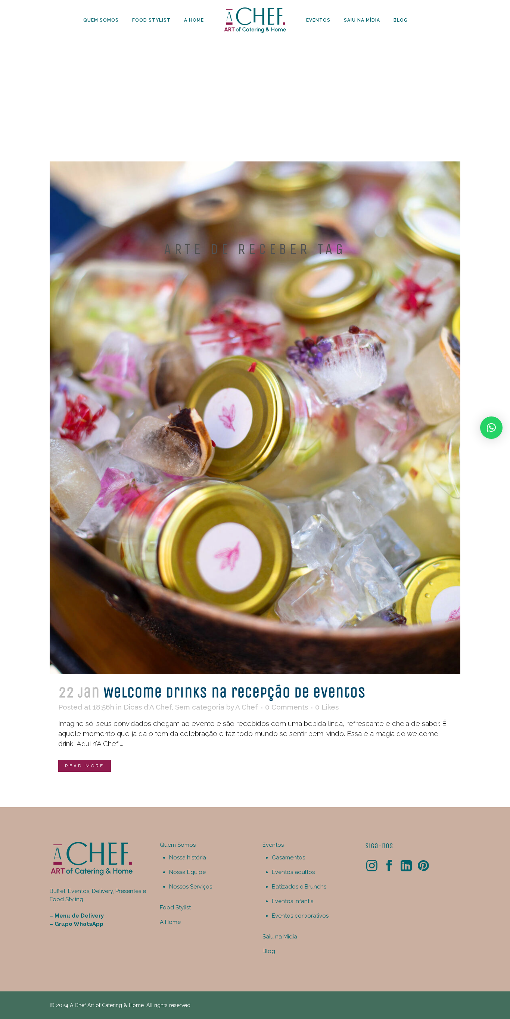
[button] (491, 427)
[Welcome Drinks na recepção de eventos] (255, 417)
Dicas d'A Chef (148, 707)
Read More (84, 765)
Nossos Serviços (190, 886)
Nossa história (187, 857)
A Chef (246, 707)
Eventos (273, 845)
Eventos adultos (293, 872)
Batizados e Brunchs (299, 886)
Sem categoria (199, 707)
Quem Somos (178, 845)
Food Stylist (175, 907)
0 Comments (286, 707)
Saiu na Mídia (279, 936)
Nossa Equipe (187, 872)
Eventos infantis (292, 901)
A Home (170, 922)
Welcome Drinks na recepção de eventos (234, 692)
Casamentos (288, 857)
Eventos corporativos (300, 915)
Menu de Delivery (79, 915)
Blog (268, 951)
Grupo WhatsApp (79, 924)
